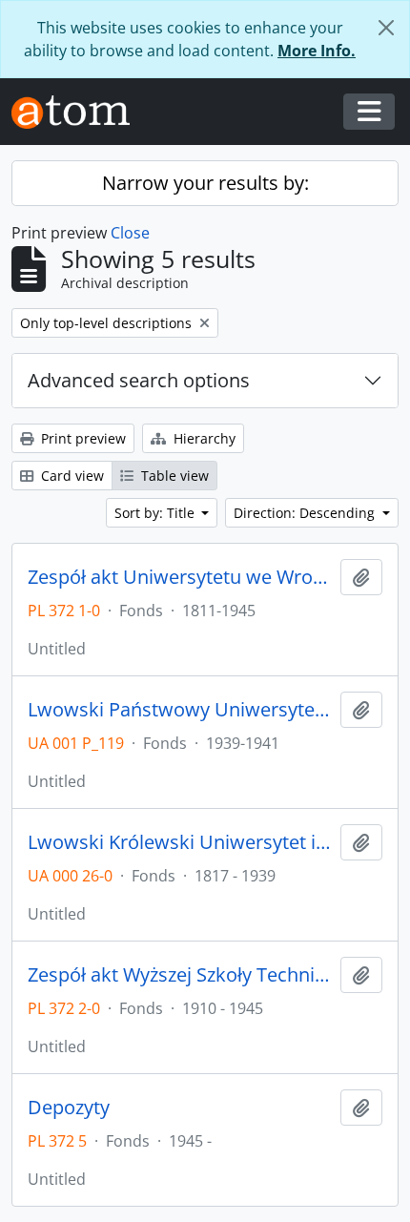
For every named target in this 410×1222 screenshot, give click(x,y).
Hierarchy (203, 438)
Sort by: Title (156, 513)
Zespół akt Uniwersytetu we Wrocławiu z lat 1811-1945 (180, 577)
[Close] (386, 27)
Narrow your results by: (205, 183)
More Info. (316, 50)
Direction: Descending (306, 513)
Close (130, 232)
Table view (173, 475)
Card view (70, 475)
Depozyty (69, 1107)
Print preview (81, 438)
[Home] (78, 112)
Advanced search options (139, 380)
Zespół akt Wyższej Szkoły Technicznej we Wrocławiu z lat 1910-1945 (180, 974)
